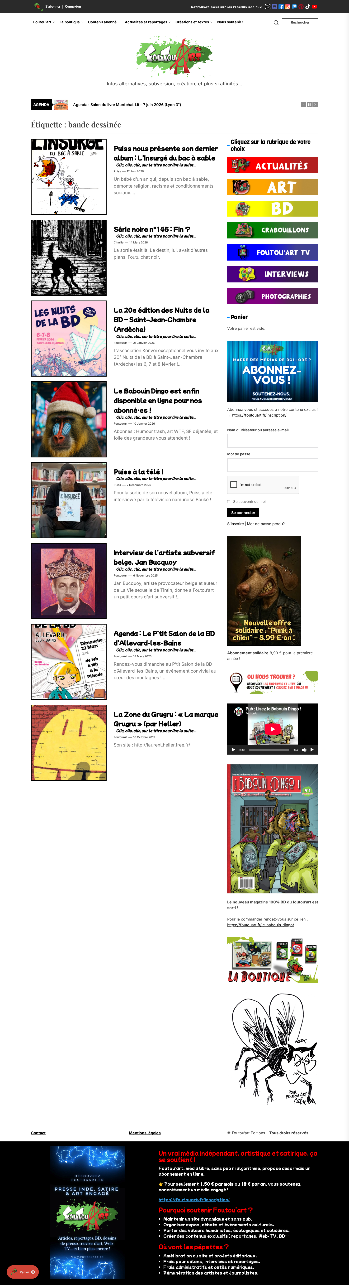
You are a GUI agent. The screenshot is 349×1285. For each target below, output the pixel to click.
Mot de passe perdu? (266, 523)
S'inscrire (235, 523)
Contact (38, 1132)
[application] (272, 729)
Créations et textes (192, 22)
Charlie (118, 242)
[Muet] (304, 749)
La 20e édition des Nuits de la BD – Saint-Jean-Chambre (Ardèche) (161, 319)
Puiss (117, 171)
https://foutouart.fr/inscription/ (259, 415)
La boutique (70, 22)
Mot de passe (238, 454)
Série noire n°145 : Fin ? (152, 229)
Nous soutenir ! (230, 22)
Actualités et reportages (146, 22)
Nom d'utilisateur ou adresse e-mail (258, 430)
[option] (177, 104)
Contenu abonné (102, 22)
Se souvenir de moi (249, 501)
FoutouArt (120, 342)
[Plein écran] (312, 749)
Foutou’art (42, 22)
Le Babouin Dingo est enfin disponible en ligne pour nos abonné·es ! (158, 400)
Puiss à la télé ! (139, 471)
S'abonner (52, 6)
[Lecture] (233, 749)
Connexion (73, 6)
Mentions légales (145, 1132)
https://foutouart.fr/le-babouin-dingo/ (260, 924)
